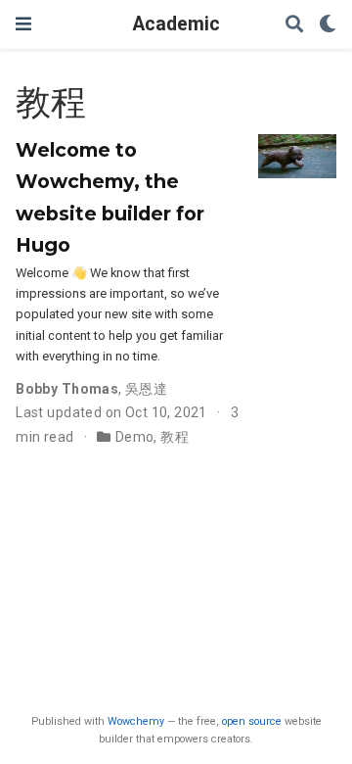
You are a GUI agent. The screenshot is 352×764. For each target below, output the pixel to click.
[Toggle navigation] (23, 24)
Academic (176, 24)
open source (252, 721)
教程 (174, 437)
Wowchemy (136, 721)
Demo (134, 437)
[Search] (294, 25)
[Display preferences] (327, 25)
